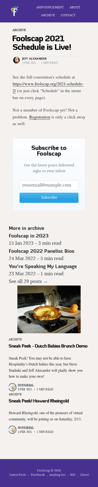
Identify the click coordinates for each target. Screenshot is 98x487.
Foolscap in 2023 (29, 236)
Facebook (38, 474)
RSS (72, 474)
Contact (68, 15)
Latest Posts (18, 474)
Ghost (84, 474)
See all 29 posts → (28, 281)
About (75, 7)
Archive (48, 15)
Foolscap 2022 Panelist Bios (41, 251)
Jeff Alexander (34, 58)
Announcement (50, 7)
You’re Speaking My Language (43, 266)
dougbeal (26, 385)
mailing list (57, 474)
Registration (39, 117)
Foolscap (43, 470)
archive (19, 30)
